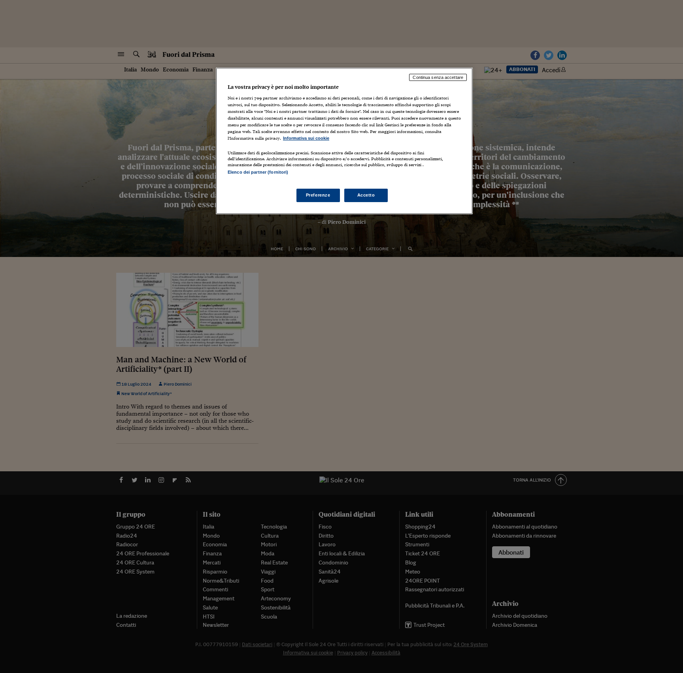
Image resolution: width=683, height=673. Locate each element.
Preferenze (318, 195)
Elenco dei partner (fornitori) (258, 172)
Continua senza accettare (438, 77)
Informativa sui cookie (306, 138)
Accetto (366, 195)
